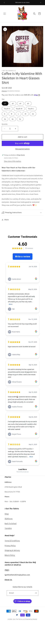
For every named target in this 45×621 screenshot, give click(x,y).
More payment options (22, 149)
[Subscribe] (35, 593)
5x (20, 119)
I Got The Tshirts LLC (19, 619)
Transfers (8, 528)
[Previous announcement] (4, 2)
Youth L (31, 109)
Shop (7, 514)
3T (13, 103)
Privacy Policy (10, 545)
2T (5, 103)
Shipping (4, 91)
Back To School (10, 523)
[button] (4, 13)
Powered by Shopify (31, 619)
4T (20, 103)
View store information (12, 161)
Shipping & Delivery (12, 550)
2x (33, 114)
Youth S (7, 109)
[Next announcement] (40, 2)
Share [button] (6, 220)
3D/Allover (9, 519)
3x (5, 119)
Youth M (19, 109)
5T (28, 103)
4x (13, 119)
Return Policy (10, 555)
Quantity (5, 124)
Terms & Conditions (12, 541)
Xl (25, 114)
